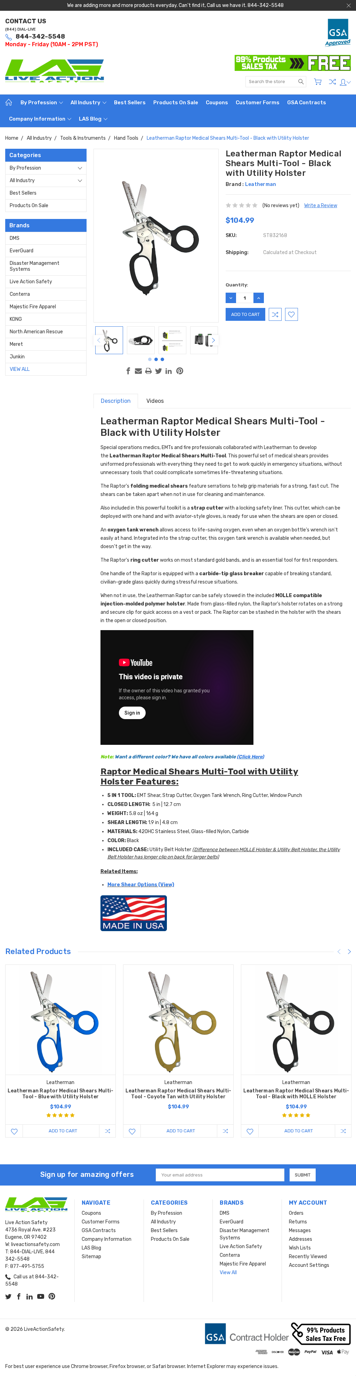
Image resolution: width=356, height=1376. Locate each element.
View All (20, 369)
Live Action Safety (31, 282)
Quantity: (237, 284)
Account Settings (309, 1265)
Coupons (217, 102)
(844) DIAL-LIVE (20, 29)
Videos (155, 401)
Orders (296, 1213)
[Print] (148, 370)
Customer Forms (258, 102)
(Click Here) (250, 757)
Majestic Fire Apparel (33, 307)
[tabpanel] (109, 340)
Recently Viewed (308, 1257)
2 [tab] (156, 359)
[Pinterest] (179, 370)
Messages (300, 1230)
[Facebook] (128, 370)
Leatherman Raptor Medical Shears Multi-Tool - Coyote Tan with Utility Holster (179, 1094)
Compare (332, 82)
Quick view (60, 1041)
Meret (16, 344)
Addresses (300, 1239)
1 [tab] (150, 359)
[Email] (138, 370)
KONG (16, 319)
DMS (14, 238)
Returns (298, 1222)
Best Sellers (130, 102)
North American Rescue (36, 332)
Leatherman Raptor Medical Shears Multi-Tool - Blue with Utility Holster (61, 1094)
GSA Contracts (306, 102)
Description (116, 401)
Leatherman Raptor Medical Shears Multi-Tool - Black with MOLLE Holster (296, 1094)
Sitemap (91, 1257)
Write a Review (320, 206)
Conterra (20, 294)
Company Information (37, 119)
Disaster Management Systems (34, 266)
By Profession (39, 102)
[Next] (213, 340)
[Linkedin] (168, 370)
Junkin (17, 357)
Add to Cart (63, 1130)
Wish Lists (300, 1248)
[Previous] (99, 340)
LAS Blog (91, 119)
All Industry (86, 102)
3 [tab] (162, 359)
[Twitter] (158, 370)
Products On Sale (175, 102)
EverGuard (21, 251)
